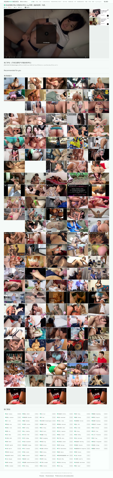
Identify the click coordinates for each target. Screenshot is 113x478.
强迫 (37, 1)
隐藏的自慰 (70, 1)
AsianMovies (11, 1)
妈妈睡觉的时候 (80, 1)
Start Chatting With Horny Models (103, 20)
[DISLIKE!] (9, 7)
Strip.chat (102, 15)
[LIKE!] (4, 7)
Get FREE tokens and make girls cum (104, 11)
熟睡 (86, 1)
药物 (90, 1)
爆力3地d (65, 1)
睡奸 (93, 1)
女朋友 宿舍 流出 (46, 1)
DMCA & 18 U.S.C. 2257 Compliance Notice (65, 475)
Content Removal (50, 475)
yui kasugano (98, 1)
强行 (40, 1)
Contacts (42, 475)
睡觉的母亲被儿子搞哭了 (56, 1)
